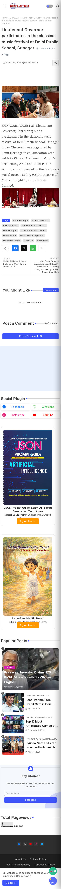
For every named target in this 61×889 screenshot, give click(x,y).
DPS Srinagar (10, 230)
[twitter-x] (25, 844)
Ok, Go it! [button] (11, 883)
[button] (49, 6)
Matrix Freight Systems (31, 235)
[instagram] (36, 844)
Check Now (22, 876)
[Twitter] (24, 248)
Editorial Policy (38, 859)
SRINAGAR (15, 17)
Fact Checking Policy (18, 864)
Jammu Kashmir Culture (33, 230)
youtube (48, 415)
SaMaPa (28, 240)
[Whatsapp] (33, 248)
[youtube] (30, 844)
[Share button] (42, 248)
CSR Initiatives (10, 225)
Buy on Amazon (28, 521)
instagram (17, 415)
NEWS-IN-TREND (11, 240)
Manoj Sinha (9, 235)
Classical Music (40, 220)
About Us (20, 859)
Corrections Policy (44, 864)
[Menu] (4, 6)
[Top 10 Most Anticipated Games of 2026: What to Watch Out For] (13, 724)
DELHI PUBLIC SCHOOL (33, 225)
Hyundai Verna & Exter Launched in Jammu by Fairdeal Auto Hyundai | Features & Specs (41, 745)
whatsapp (48, 406)
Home (4, 17)
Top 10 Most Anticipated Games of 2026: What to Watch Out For (40, 724)
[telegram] (42, 844)
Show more (51, 290)
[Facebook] (15, 248)
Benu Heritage (20, 220)
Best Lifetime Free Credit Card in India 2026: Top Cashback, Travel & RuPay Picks (40, 702)
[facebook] (19, 844)
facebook (17, 406)
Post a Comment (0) (30, 336)
